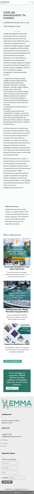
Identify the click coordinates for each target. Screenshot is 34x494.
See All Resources (12, 361)
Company (5, 478)
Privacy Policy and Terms (20, 489)
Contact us (12, 388)
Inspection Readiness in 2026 (17, 344)
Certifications (8, 489)
